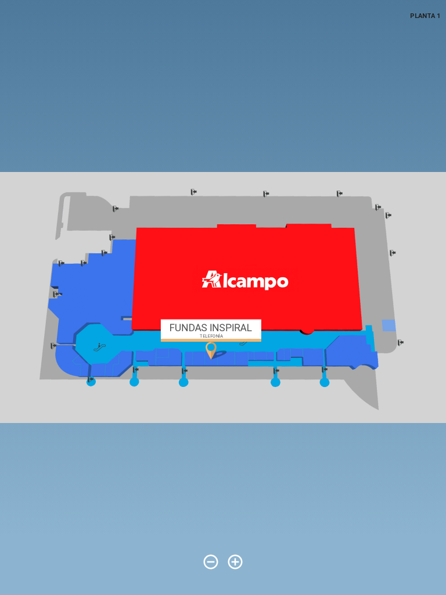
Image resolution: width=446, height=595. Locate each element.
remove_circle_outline (211, 562)
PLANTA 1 (425, 16)
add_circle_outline (235, 562)
